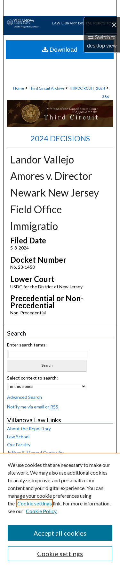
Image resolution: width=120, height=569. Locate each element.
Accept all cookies (60, 533)
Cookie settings (34, 503)
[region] (60, 511)
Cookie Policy (41, 511)
